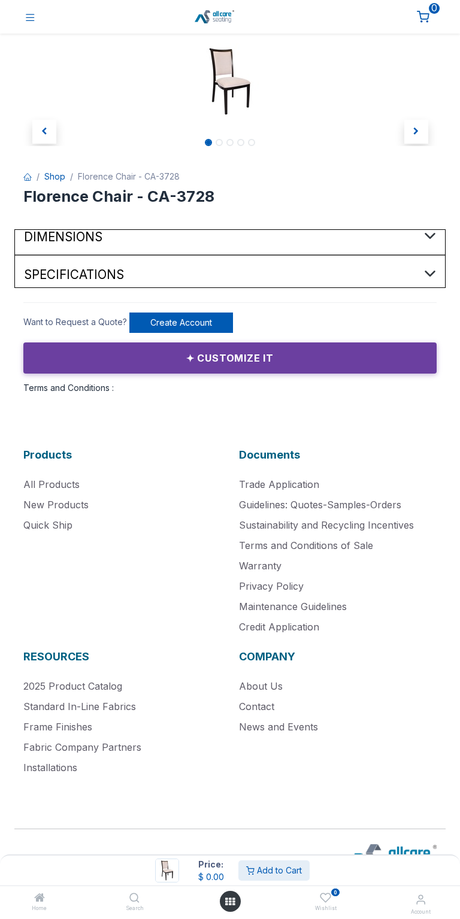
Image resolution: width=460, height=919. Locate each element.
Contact (256, 706)
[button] (44, 132)
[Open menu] (230, 901)
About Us (261, 686)
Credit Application (279, 627)
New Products (56, 505)
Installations (50, 768)
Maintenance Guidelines (293, 606)
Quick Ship (47, 525)
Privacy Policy (271, 586)
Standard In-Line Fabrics (79, 706)
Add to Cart (278, 870)
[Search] (134, 898)
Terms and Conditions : (68, 388)
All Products (51, 484)
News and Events (278, 727)
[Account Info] (420, 899)
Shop (54, 176)
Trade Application (279, 484)
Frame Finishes (57, 727)
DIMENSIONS (63, 236)
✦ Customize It (230, 358)
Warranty (260, 566)
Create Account (181, 322)
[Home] (39, 898)
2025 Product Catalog (72, 686)
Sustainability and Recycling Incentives (326, 525)
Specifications (74, 274)
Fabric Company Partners (82, 747)
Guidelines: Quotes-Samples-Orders (320, 505)
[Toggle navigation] (30, 17)
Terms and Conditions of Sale (306, 545)
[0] (423, 17)
